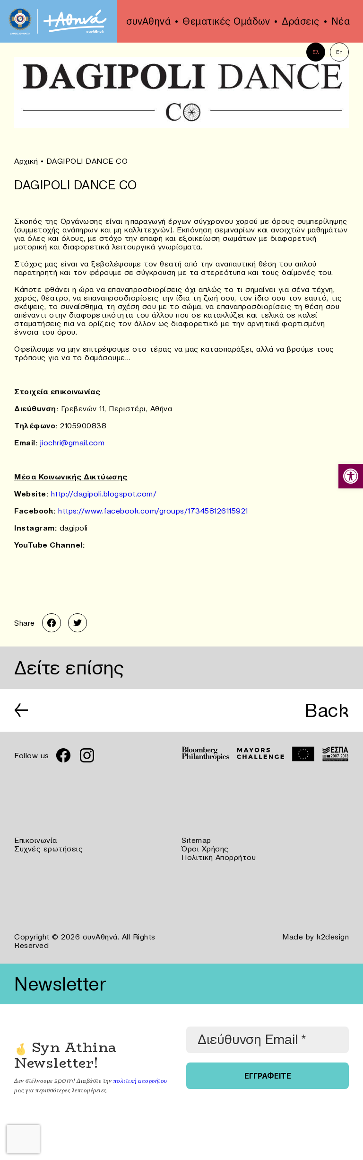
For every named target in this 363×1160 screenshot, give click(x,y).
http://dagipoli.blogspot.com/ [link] (104, 493)
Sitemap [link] (196, 840)
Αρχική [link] (26, 161)
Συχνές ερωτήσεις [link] (48, 848)
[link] (350, 476)
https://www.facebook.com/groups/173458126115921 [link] (153, 510)
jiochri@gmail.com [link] (72, 442)
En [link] (339, 52)
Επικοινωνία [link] (35, 840)
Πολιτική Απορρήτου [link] (219, 857)
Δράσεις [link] (301, 21)
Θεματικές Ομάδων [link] (226, 21)
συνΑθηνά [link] (148, 21)
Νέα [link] (340, 21)
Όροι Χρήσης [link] (205, 848)
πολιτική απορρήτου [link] (140, 1080)
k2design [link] (333, 936)
